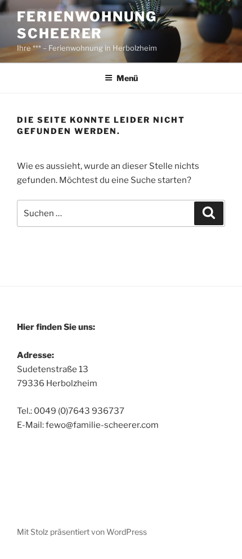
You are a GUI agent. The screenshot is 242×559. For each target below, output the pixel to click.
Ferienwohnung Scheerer (87, 25)
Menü (127, 78)
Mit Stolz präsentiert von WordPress (82, 531)
